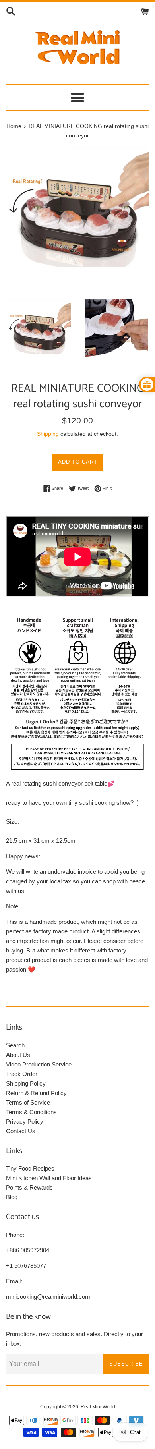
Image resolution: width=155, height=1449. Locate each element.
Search (15, 1045)
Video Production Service (39, 1064)
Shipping (48, 434)
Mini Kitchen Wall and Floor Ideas (49, 1178)
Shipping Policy (26, 1083)
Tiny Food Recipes (30, 1168)
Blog (11, 1197)
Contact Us (20, 1131)
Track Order (21, 1073)
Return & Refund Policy (36, 1093)
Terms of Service (28, 1102)
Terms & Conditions (31, 1112)
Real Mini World (98, 1407)
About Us (18, 1054)
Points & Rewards (29, 1187)
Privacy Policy (24, 1121)
